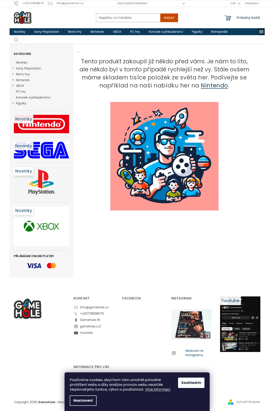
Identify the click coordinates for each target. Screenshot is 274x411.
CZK (233, 3)
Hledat (169, 18)
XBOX (20, 86)
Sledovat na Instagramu (194, 353)
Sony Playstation (28, 68)
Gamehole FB (90, 320)
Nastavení (83, 400)
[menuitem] (20, 31)
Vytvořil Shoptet (248, 402)
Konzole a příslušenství (33, 97)
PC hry (21, 91)
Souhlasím (191, 382)
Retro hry (23, 74)
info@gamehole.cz (94, 307)
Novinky (22, 62)
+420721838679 (92, 313)
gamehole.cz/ (90, 326)
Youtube (86, 332)
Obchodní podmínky (132, 3)
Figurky (21, 103)
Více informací (157, 389)
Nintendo (23, 80)
